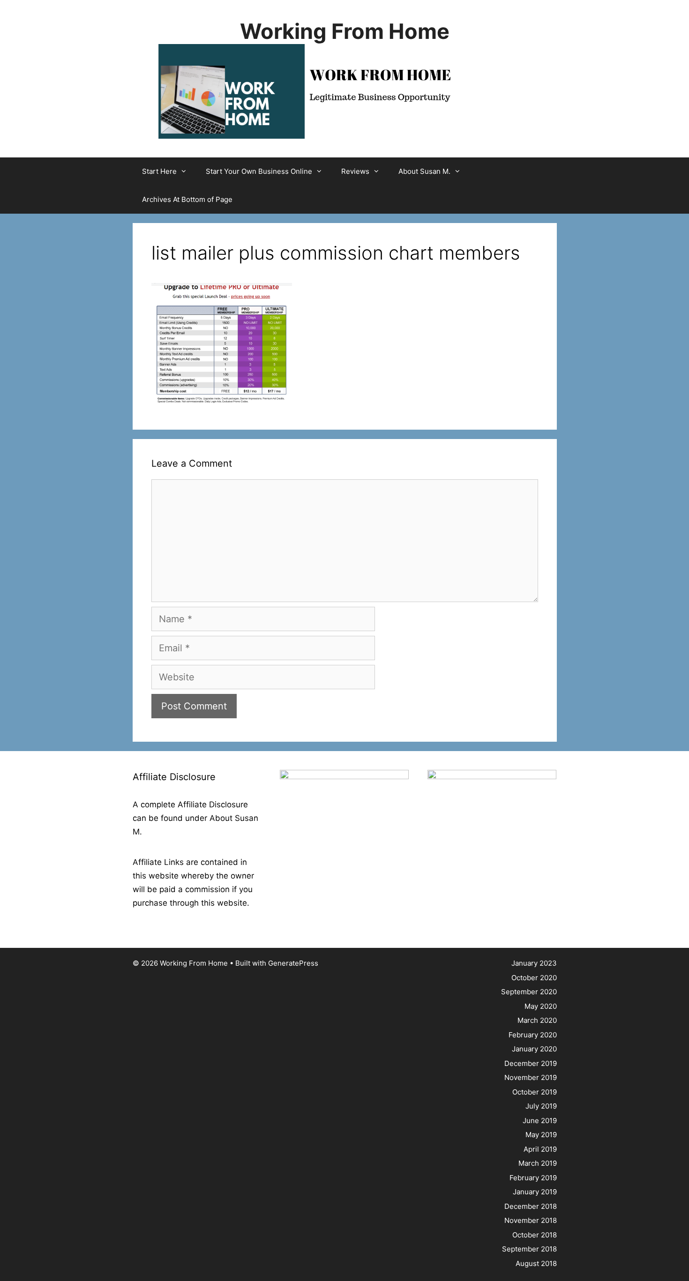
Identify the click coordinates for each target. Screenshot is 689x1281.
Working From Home (344, 31)
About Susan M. (424, 171)
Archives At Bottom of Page (187, 199)
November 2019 (530, 1077)
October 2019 (534, 1091)
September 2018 (529, 1248)
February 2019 (533, 1177)
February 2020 (533, 1034)
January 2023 (534, 963)
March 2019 (537, 1163)
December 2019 (530, 1063)
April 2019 (540, 1149)
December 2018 (530, 1206)
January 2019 (535, 1191)
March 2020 (537, 1020)
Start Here (159, 171)
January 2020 (534, 1048)
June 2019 (540, 1120)
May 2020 (540, 1006)
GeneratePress (293, 963)
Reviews (355, 171)
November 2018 (530, 1220)
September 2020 (529, 991)
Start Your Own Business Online (259, 171)
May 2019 (541, 1134)
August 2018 (536, 1263)
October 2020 (534, 977)
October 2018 (534, 1234)
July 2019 (541, 1106)
